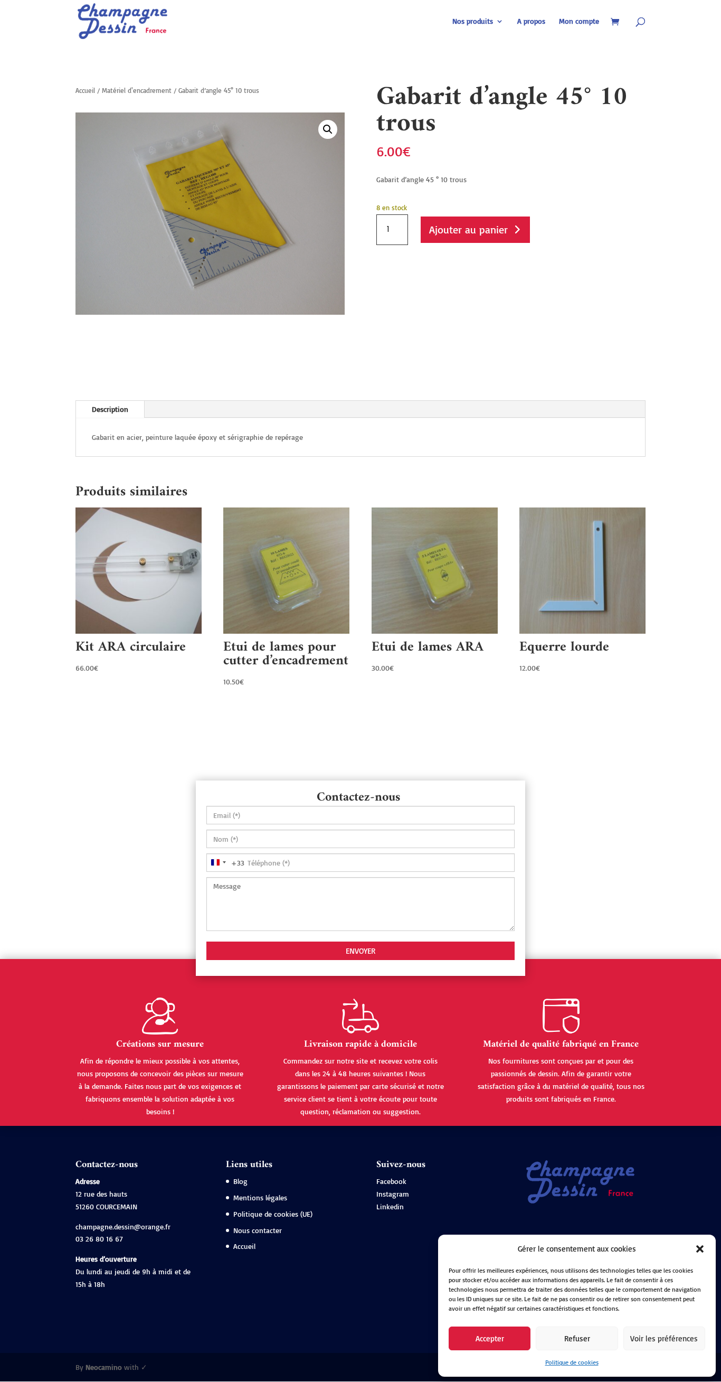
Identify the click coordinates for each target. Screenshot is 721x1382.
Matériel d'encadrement (137, 90)
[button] (700, 1249)
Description (110, 409)
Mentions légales (260, 1197)
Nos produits (472, 21)
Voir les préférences (664, 1338)
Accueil (85, 90)
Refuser (577, 1338)
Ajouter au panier (468, 229)
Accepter (490, 1338)
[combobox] (225, 862)
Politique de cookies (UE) (272, 1213)
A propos (531, 21)
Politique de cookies (572, 1362)
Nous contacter (257, 1230)
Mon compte (579, 21)
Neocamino (104, 1366)
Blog (240, 1181)
